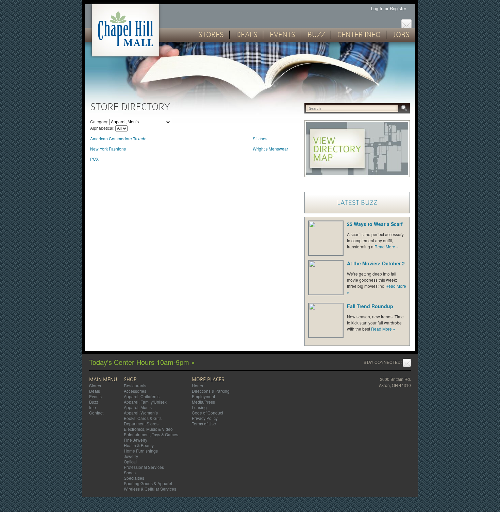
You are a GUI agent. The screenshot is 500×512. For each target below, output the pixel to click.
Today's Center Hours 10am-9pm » (142, 362)
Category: (99, 121)
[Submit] (406, 108)
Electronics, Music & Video (148, 429)
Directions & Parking (211, 391)
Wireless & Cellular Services (150, 489)
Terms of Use (204, 423)
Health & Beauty (139, 445)
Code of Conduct (207, 413)
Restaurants (135, 385)
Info (92, 407)
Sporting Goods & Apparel (148, 483)
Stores (211, 35)
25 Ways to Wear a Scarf (375, 223)
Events (282, 35)
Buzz (316, 35)
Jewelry (131, 456)
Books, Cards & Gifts (143, 418)
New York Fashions (108, 149)
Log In (377, 8)
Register (398, 8)
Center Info (359, 35)
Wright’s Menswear (270, 149)
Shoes (130, 472)
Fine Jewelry (135, 440)
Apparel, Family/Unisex (145, 402)
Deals (246, 35)
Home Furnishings (141, 451)
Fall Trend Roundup (370, 306)
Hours (197, 385)
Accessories (135, 391)
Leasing (199, 407)
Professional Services (144, 467)
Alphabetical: (102, 128)
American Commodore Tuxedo (118, 138)
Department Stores (141, 423)
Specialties (134, 478)
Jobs (401, 35)
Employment (203, 396)
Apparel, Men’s (138, 407)
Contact (96, 413)
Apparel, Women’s (141, 413)
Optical (130, 461)
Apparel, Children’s (142, 396)
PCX (94, 159)
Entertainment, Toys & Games (151, 434)
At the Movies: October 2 (376, 263)
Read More (386, 246)
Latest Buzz (357, 202)
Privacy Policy (205, 418)
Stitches (260, 138)
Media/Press (203, 402)
